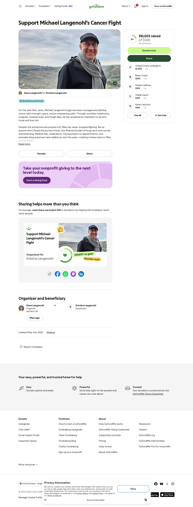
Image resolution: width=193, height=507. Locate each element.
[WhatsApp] (65, 274)
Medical (50, 332)
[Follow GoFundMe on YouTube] (161, 484)
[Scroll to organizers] (20, 93)
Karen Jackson (143, 104)
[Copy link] (49, 274)
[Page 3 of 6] (28, 84)
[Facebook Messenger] (73, 274)
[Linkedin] (81, 274)
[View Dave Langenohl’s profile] (21, 308)
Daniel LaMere (143, 85)
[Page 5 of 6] (32, 84)
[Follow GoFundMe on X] (167, 484)
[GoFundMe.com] (96, 6)
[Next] (115, 83)
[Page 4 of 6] (30, 84)
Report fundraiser (33, 347)
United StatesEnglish (33, 483)
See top (162, 115)
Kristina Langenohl (86, 305)
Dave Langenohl (35, 305)
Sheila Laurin (141, 95)
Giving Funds (63, 6)
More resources (27, 464)
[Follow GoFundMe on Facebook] (156, 484)
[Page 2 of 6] (26, 84)
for (45, 93)
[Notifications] (135, 6)
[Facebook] (57, 274)
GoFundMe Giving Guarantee (148, 394)
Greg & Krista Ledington (148, 65)
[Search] (20, 6)
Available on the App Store (167, 494)
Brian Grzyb (141, 75)
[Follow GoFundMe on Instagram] (173, 484)
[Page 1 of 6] (23, 84)
